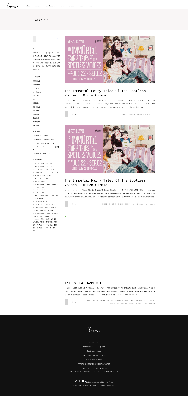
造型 (54, 228)
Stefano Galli (52, 213)
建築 (34, 225)
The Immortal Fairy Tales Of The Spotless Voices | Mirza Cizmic (105, 92)
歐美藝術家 (40, 225)
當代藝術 (120, 204)
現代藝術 (138, 303)
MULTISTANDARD (38, 207)
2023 (38, 19)
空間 (55, 225)
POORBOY (36, 210)
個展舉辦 (139, 114)
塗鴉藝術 (125, 301)
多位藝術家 (36, 81)
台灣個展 (53, 219)
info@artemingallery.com (94, 347)
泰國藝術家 (49, 225)
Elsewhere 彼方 (46, 175)
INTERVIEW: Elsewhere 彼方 (43, 139)
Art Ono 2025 (38, 169)
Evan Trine (37, 178)
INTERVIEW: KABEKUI (83, 282)
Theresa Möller (39, 219)
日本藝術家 (152, 303)
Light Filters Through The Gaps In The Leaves (45, 197)
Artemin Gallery (39, 166)
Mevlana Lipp (38, 204)
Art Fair (50, 166)
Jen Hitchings (38, 187)
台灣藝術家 (36, 84)
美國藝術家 (40, 228)
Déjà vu (36, 175)
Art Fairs (37, 92)
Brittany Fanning (39, 172)
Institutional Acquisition (43, 143)
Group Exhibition (39, 181)
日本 (118, 303)
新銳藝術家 (36, 122)
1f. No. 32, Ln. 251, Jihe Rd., (94, 368)
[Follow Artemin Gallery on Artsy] (99, 382)
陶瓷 (34, 231)
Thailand (47, 216)
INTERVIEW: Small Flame (42, 153)
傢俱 (47, 219)
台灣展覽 (35, 222)
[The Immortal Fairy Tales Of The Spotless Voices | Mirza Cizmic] (110, 59)
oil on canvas (50, 207)
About (35, 99)
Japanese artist (39, 184)
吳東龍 (42, 222)
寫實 (55, 222)
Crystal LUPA (53, 172)
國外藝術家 (132, 114)
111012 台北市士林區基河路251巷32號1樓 (94, 364)
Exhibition (47, 178)
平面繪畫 (132, 301)
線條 (34, 228)
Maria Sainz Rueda (40, 201)
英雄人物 (48, 228)
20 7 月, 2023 (150, 114)
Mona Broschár (50, 204)
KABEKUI (124, 303)
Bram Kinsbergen (51, 169)
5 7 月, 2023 (149, 301)
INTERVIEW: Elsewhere (41, 136)
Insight (95, 301)
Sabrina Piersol (46, 210)
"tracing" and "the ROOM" (43, 163)
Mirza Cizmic (150, 204)
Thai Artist (37, 216)
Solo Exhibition (39, 213)
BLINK (145, 303)
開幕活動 (124, 114)
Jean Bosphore (52, 184)
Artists (88, 301)
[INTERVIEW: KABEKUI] (110, 245)
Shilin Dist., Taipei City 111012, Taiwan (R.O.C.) (94, 371)
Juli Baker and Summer (41, 190)
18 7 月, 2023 (137, 204)
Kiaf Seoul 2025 (39, 193)
